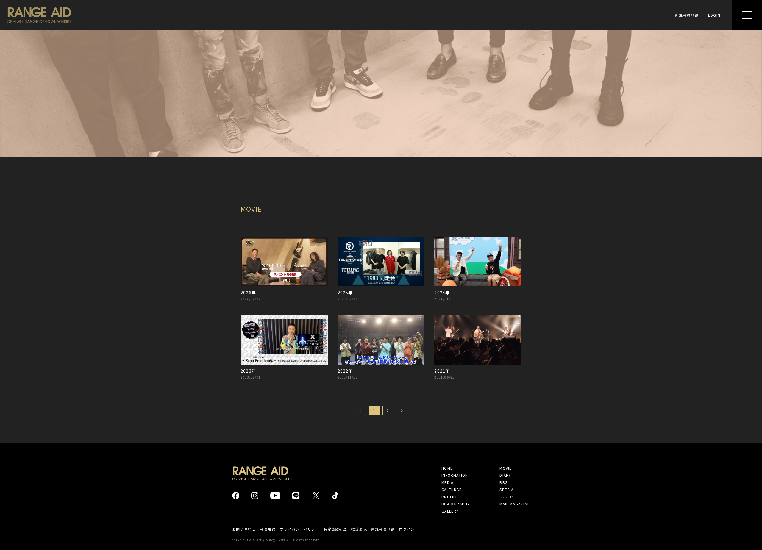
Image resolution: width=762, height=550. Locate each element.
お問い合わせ (244, 529)
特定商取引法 (335, 529)
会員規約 (268, 529)
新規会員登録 (687, 15)
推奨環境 (359, 529)
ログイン (407, 529)
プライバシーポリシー (299, 529)
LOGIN (714, 15)
